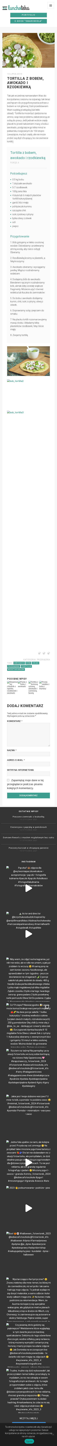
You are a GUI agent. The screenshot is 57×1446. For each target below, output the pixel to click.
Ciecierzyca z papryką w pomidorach (28, 827)
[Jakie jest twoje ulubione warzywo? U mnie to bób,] (28, 1117)
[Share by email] (48, 654)
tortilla (26, 666)
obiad (35, 663)
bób (28, 663)
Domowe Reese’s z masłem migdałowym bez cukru (28, 837)
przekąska (43, 659)
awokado (19, 663)
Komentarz (15, 721)
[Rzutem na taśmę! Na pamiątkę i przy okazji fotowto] (28, 1071)
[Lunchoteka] (20, 7)
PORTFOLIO (28, 15)
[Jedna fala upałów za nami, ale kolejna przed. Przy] (28, 1162)
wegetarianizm (16, 669)
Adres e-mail (16, 760)
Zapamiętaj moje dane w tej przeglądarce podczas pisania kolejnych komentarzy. (25, 784)
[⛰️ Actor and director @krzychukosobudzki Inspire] (28, 934)
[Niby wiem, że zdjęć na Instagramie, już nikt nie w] (28, 980)
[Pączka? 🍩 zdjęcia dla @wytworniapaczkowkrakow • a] (28, 888)
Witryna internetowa (20, 770)
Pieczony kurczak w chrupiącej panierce (28, 848)
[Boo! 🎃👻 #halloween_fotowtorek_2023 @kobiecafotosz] (28, 1254)
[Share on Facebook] (39, 654)
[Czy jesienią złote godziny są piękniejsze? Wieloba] (28, 1345)
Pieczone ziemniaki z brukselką (28, 817)
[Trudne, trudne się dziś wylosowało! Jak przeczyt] (28, 1391)
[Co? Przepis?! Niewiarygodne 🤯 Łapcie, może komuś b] (28, 1025)
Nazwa (12, 750)
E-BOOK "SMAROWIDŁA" (28, 21)
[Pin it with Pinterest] (43, 654)
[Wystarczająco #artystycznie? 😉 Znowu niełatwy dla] (28, 1300)
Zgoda (29, 1441)
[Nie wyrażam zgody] (53, 1434)
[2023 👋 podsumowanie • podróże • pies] (28, 1208)
